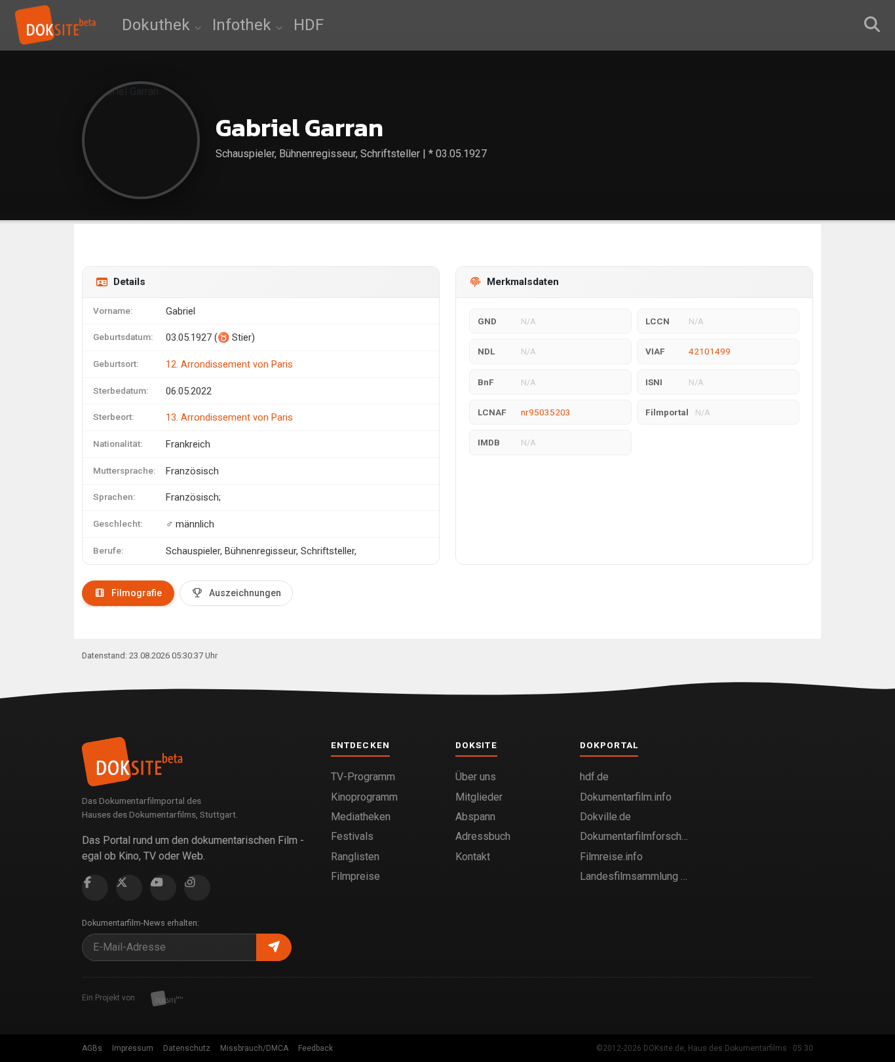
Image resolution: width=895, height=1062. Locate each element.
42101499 (710, 351)
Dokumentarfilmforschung (634, 836)
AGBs (92, 1048)
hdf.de (594, 776)
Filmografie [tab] (136, 593)
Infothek (243, 25)
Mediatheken (360, 816)
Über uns (475, 776)
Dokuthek (158, 25)
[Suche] (872, 25)
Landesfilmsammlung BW (634, 876)
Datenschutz (186, 1048)
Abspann (475, 816)
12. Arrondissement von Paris (229, 364)
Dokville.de (605, 816)
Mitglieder (479, 797)
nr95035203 (546, 412)
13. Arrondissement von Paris (229, 417)
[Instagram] (197, 888)
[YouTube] (163, 888)
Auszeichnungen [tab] (245, 593)
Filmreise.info (611, 856)
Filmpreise (355, 876)
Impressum (132, 1048)
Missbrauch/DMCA (254, 1048)
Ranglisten (355, 856)
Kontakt (472, 856)
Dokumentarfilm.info (626, 797)
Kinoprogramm (364, 797)
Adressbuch (482, 836)
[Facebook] (95, 888)
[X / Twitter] (129, 888)
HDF (309, 25)
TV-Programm (363, 776)
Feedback (315, 1048)
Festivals (352, 836)
